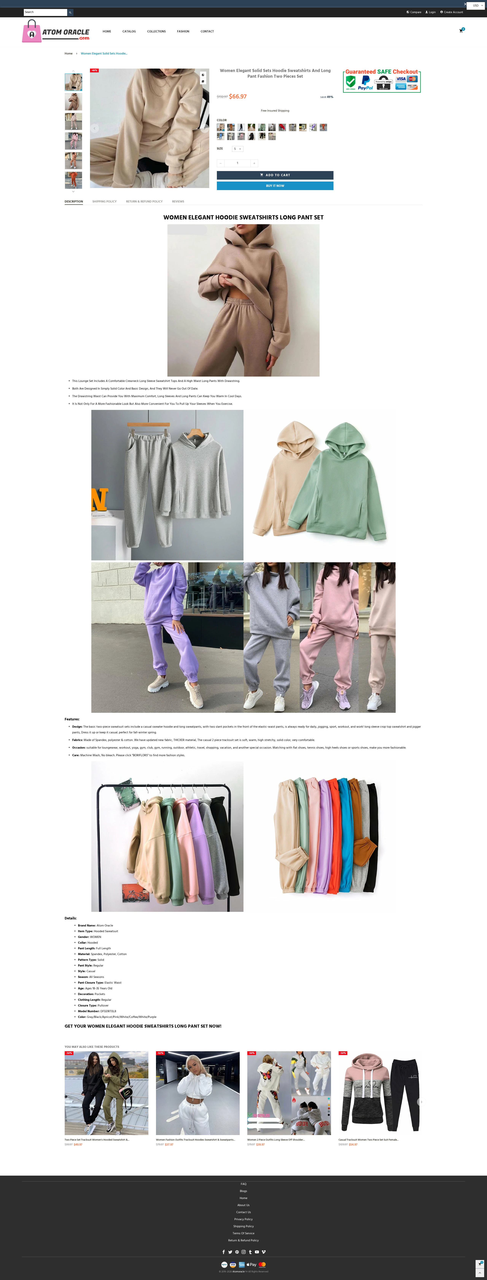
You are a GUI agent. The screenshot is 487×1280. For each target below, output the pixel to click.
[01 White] (272, 127)
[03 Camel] (220, 127)
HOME (107, 32)
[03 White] (231, 136)
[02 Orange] (323, 127)
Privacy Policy (243, 1219)
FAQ (243, 1184)
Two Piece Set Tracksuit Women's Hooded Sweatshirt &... (97, 1140)
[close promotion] (466, 4)
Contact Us (243, 1212)
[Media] (203, 81)
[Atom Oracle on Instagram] (244, 1253)
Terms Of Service (243, 1234)
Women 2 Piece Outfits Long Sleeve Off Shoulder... (276, 1140)
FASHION (183, 32)
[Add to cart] (145, 1103)
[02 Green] (303, 127)
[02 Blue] (220, 136)
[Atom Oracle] (55, 30)
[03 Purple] (313, 127)
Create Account (453, 12)
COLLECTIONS (156, 32)
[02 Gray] (292, 127)
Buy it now (275, 186)
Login (432, 12)
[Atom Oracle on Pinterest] (237, 1253)
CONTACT (207, 32)
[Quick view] (145, 1089)
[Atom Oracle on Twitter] (230, 1253)
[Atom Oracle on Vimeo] (264, 1253)
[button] (94, 128)
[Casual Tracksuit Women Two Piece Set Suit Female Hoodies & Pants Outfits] (380, 1093)
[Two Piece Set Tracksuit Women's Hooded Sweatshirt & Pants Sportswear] (106, 1093)
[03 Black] (241, 127)
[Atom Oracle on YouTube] (257, 1253)
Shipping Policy (243, 1227)
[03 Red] (282, 127)
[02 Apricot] (272, 136)
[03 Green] (262, 127)
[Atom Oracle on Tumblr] (250, 1253)
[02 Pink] (241, 136)
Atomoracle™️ (240, 1272)
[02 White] (251, 127)
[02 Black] (262, 136)
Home (243, 1198)
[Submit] (70, 12)
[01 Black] (251, 136)
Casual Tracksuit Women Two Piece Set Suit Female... (369, 1140)
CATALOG (129, 32)
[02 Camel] (231, 127)
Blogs (243, 1191)
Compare (415, 12)
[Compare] (203, 74)
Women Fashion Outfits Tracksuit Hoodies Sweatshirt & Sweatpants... (195, 1140)
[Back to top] (480, 1273)
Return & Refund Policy (243, 1241)
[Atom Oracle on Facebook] (224, 1253)
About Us (243, 1205)
